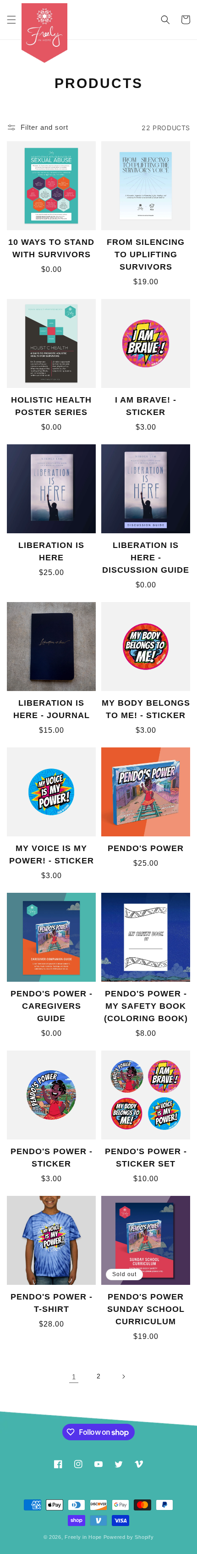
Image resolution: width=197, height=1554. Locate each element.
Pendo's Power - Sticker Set (146, 1157)
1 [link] (74, 1377)
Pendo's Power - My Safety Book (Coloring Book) (146, 1006)
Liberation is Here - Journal (51, 709)
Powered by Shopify (129, 1537)
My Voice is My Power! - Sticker (51, 854)
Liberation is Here (51, 551)
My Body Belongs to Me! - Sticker (146, 709)
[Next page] (123, 1376)
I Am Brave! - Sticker (145, 406)
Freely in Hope (83, 1537)
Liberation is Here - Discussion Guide (145, 558)
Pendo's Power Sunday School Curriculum (146, 1309)
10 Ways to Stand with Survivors (51, 248)
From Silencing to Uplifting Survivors (146, 254)
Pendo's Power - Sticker (52, 1157)
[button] (11, 20)
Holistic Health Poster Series (51, 406)
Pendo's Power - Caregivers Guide (52, 1006)
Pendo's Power (146, 848)
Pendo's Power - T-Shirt (52, 1303)
